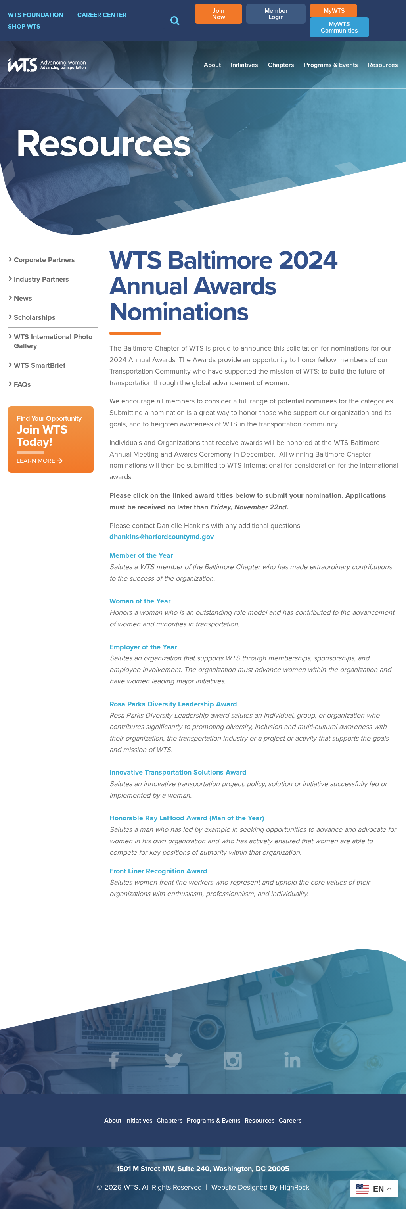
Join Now (218, 13)
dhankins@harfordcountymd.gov (161, 537)
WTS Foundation (35, 14)
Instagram (233, 1061)
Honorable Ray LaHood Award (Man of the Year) (186, 818)
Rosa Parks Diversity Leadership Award (173, 704)
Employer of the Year (143, 647)
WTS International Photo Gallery (53, 341)
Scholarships (35, 317)
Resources (383, 64)
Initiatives (244, 64)
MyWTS (334, 10)
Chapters (281, 64)
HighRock (294, 1187)
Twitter (173, 1061)
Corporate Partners (44, 260)
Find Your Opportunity (49, 439)
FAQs (22, 384)
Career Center (101, 14)
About (212, 64)
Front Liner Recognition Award (158, 871)
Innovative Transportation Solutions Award (178, 772)
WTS (47, 65)
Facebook (114, 1061)
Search (175, 26)
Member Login (276, 13)
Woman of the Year (139, 601)
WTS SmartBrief (39, 365)
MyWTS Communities (339, 27)
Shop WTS (24, 26)
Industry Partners (41, 279)
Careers (290, 1120)
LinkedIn (292, 1061)
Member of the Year (141, 555)
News (23, 298)
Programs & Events (331, 64)
